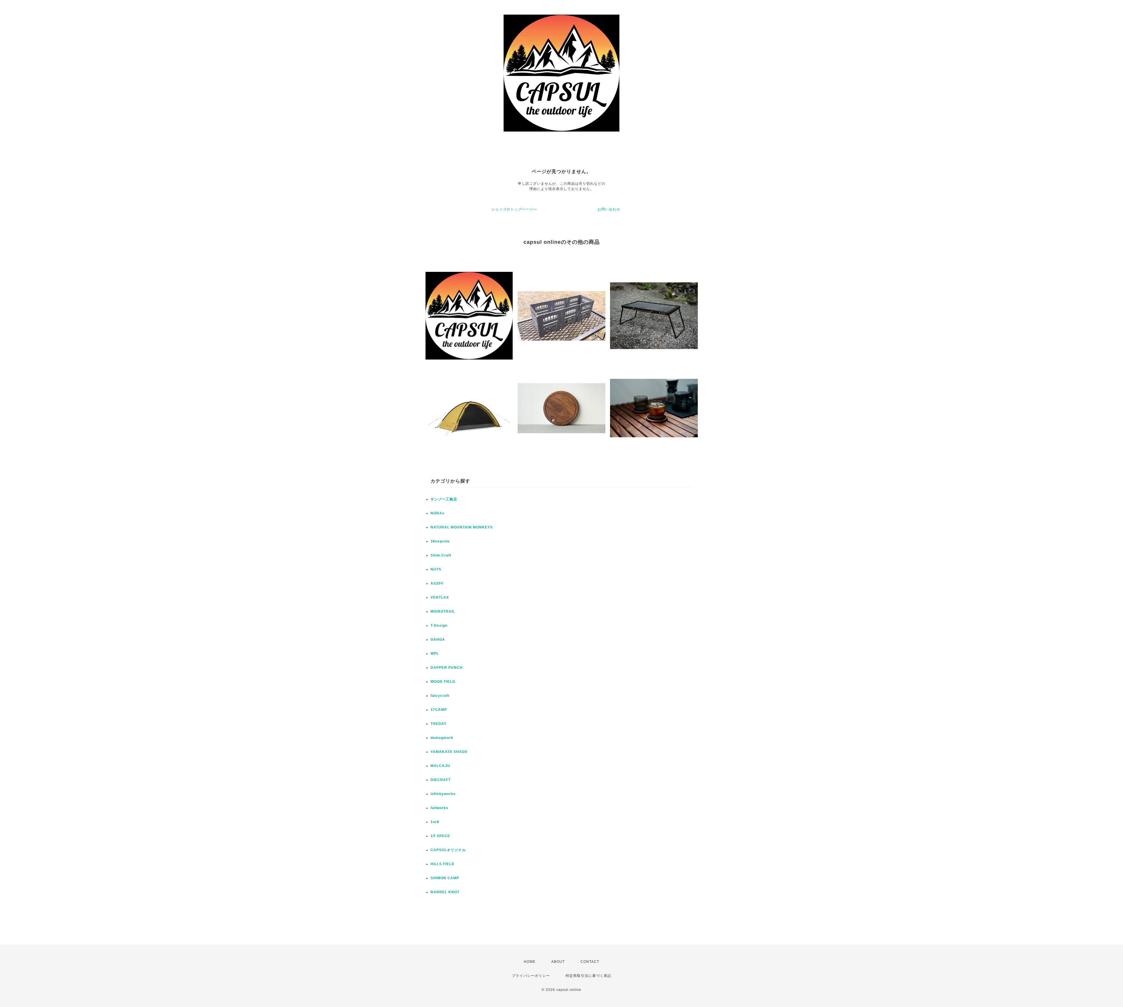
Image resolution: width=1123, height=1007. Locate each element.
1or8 (434, 822)
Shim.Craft (440, 555)
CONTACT (590, 962)
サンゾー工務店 (443, 499)
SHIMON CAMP (444, 878)
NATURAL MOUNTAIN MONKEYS (461, 527)
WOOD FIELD (442, 682)
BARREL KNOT (444, 892)
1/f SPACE (440, 836)
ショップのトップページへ (514, 209)
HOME (529, 962)
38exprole (440, 541)
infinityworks (443, 794)
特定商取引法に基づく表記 (588, 976)
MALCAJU (440, 766)
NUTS (435, 569)
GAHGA (437, 640)
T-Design (438, 625)
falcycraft (439, 696)
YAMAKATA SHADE (449, 752)
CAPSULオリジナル (448, 850)
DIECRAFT (440, 780)
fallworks (439, 808)
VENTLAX (439, 597)
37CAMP (438, 710)
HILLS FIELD (442, 864)
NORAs (437, 513)
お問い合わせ (608, 209)
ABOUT (558, 962)
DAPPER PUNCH (446, 668)
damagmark (441, 738)
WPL (434, 654)
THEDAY (438, 724)
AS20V (436, 583)
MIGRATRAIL (442, 611)
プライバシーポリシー (531, 976)
